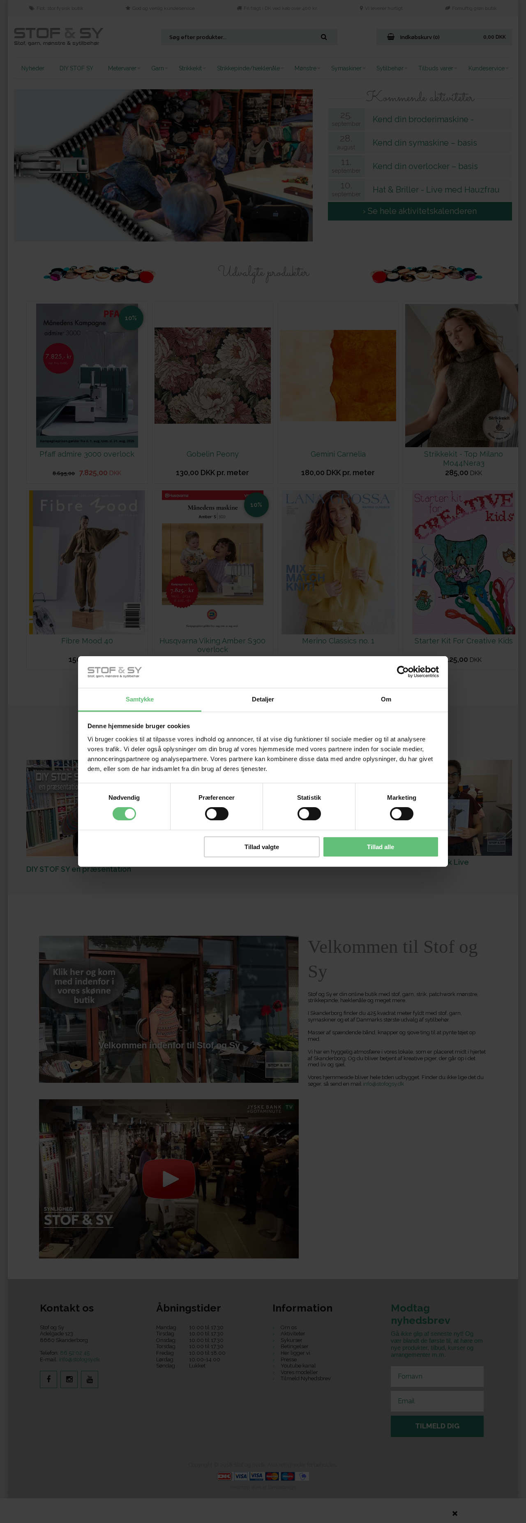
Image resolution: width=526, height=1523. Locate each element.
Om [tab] (386, 699)
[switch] (216, 813)
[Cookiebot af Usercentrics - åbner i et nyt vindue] (403, 672)
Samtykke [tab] (140, 699)
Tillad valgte (262, 846)
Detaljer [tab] (263, 699)
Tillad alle (380, 846)
